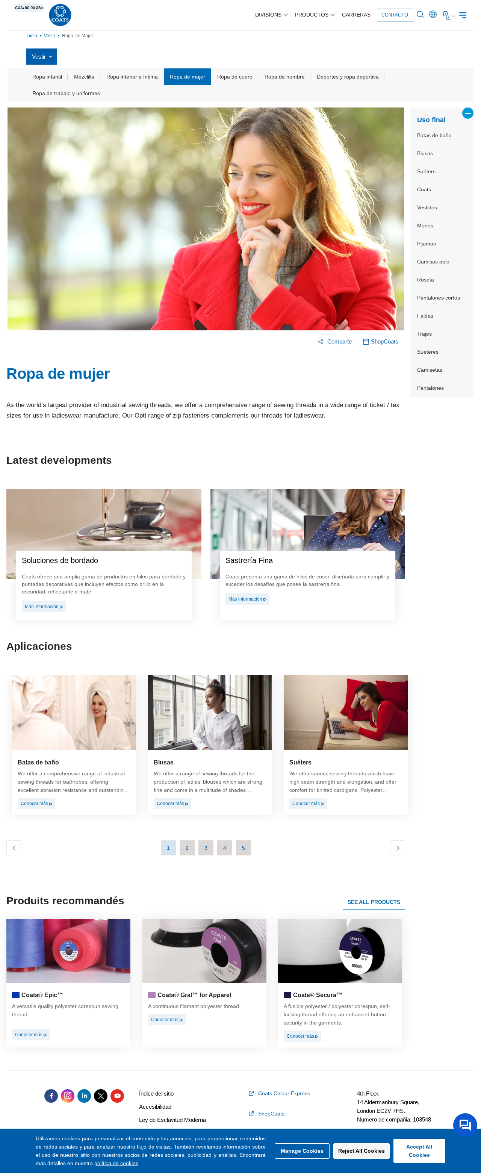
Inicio (31, 35)
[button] (168, 847)
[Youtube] (117, 1096)
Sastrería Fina (249, 560)
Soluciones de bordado (60, 560)
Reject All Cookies (361, 1151)
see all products (374, 902)
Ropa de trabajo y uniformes (66, 93)
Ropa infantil (47, 77)
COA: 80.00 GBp (29, 8)
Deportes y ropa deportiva (348, 77)
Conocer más (35, 803)
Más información (42, 606)
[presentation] (13, 847)
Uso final (431, 120)
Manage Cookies (302, 1151)
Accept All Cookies (419, 1151)
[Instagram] (67, 1096)
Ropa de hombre (285, 77)
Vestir (49, 35)
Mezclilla (84, 77)
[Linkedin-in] (84, 1096)
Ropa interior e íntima (132, 77)
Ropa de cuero (235, 77)
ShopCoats (384, 341)
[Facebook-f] (51, 1096)
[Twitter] (100, 1096)
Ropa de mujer (187, 77)
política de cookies (116, 1163)
